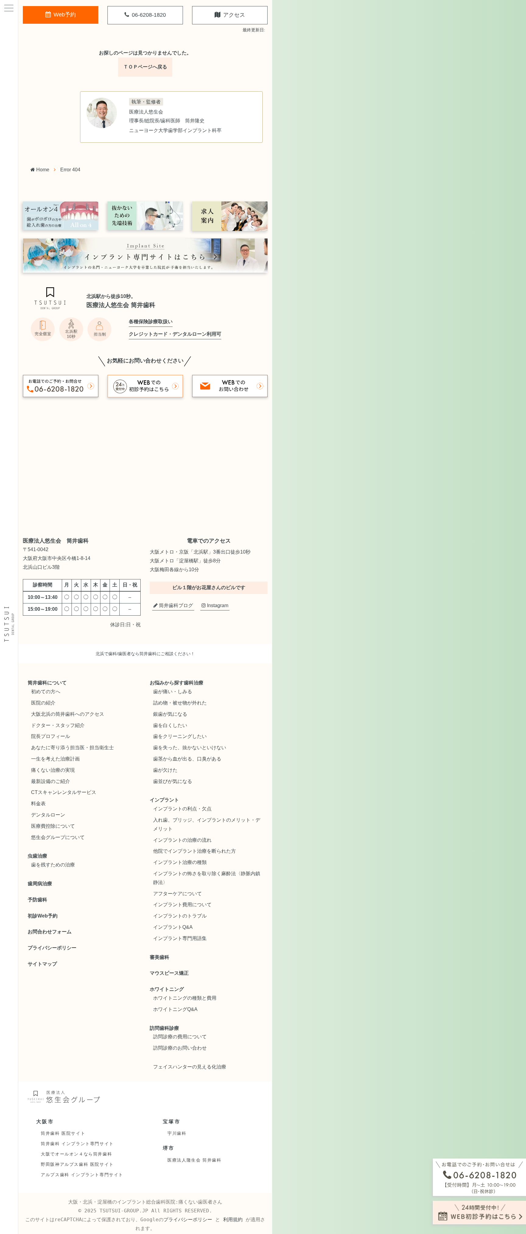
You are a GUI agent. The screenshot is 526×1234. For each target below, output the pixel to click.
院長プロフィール (50, 736)
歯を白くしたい (170, 725)
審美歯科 (159, 957)
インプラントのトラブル (180, 915)
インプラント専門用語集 (180, 938)
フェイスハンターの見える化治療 (189, 1066)
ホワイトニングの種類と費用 (184, 998)
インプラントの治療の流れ (182, 840)
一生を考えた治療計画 (55, 758)
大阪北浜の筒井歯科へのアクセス (67, 714)
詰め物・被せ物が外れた (180, 702)
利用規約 (233, 1219)
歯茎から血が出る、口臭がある (187, 758)
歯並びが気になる (172, 781)
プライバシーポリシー (52, 947)
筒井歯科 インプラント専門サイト (77, 1143)
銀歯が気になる (170, 714)
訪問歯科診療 (164, 1028)
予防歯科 (37, 899)
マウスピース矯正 (169, 973)
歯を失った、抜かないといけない (189, 747)
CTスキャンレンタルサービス (63, 792)
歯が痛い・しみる (172, 691)
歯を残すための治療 (53, 864)
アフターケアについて (177, 893)
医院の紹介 (43, 702)
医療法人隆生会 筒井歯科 (194, 1160)
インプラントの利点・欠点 (182, 808)
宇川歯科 (176, 1133)
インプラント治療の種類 (180, 862)
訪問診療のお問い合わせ (180, 1047)
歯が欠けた (165, 770)
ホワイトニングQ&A (175, 1009)
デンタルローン (48, 814)
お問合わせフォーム (50, 931)
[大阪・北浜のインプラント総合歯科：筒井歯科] (9, 624)
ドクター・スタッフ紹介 (58, 725)
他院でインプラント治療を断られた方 (194, 851)
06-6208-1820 (148, 15)
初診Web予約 (43, 915)
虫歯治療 (37, 855)
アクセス (233, 15)
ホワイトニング (167, 989)
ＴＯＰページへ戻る (145, 66)
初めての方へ (45, 691)
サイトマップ (42, 964)
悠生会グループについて (58, 837)
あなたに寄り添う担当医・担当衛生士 (72, 747)
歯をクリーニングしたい (180, 736)
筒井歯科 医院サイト (63, 1133)
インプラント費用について (182, 904)
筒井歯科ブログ (175, 605)
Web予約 (64, 15)
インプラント (164, 799)
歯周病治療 (40, 883)
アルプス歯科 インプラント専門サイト (82, 1174)
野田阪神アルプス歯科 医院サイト (77, 1164)
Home (42, 169)
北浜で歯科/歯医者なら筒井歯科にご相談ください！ (145, 653)
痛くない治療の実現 (53, 770)
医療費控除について (53, 826)
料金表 (38, 803)
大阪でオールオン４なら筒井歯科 (76, 1154)
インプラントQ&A (173, 927)
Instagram (217, 605)
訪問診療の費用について (180, 1036)
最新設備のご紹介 (50, 781)
